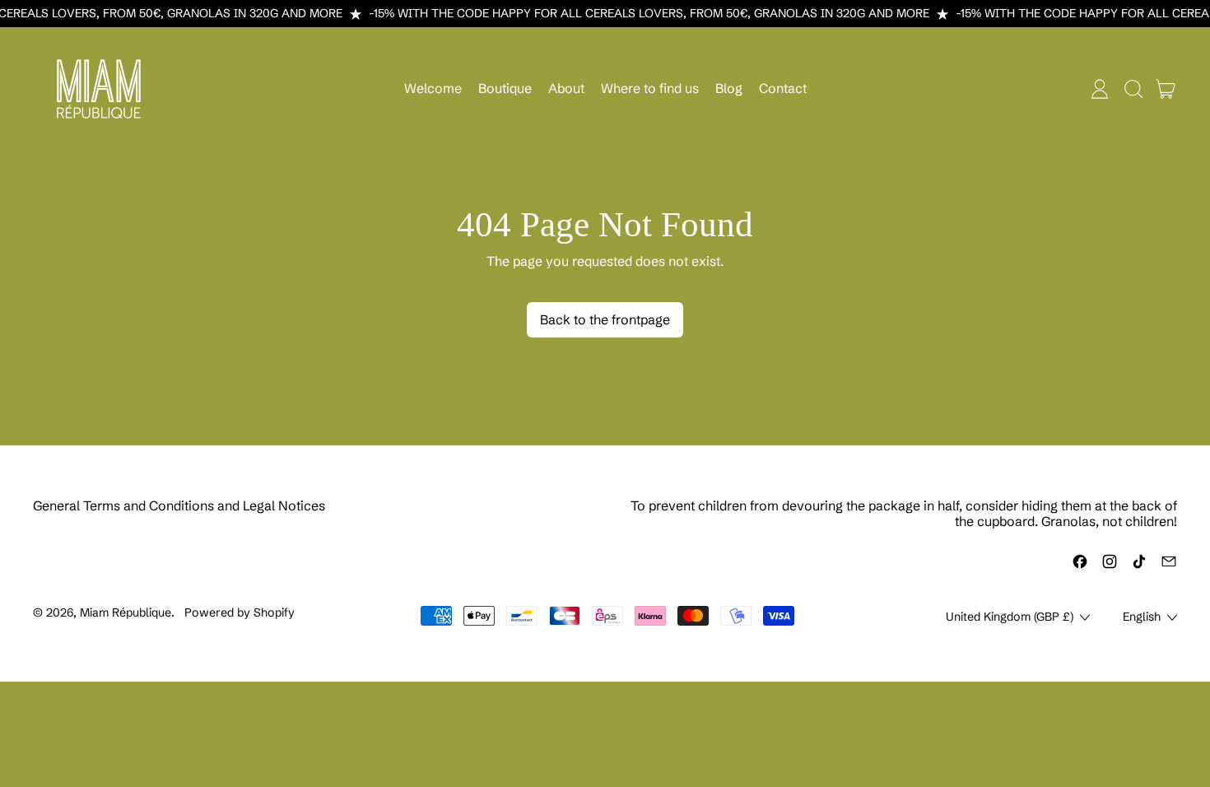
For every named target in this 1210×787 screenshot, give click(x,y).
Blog (728, 88)
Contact (783, 88)
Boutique (505, 88)
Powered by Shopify (239, 612)
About (566, 88)
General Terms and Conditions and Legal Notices (179, 505)
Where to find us (650, 88)
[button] (1132, 88)
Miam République (125, 612)
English (1142, 616)
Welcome (433, 88)
